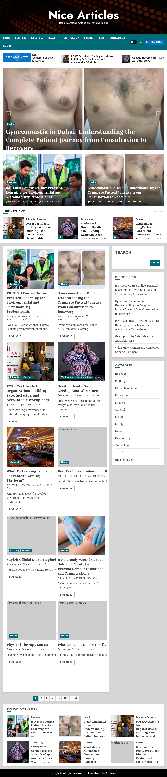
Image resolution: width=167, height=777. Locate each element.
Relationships (123, 438)
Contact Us (117, 38)
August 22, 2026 (50, 202)
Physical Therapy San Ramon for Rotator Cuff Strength (53, 644)
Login (7, 46)
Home (6, 38)
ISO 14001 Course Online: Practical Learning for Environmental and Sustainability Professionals (34, 192)
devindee (65, 578)
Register (156, 42)
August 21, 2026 (82, 578)
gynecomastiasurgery (102, 202)
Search (123, 252)
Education (31, 219)
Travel (88, 38)
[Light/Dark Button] (133, 42)
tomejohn (65, 649)
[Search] (141, 42)
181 (66, 698)
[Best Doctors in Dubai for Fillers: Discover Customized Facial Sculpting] (122, 752)
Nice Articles (83, 14)
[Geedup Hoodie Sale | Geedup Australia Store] (68, 228)
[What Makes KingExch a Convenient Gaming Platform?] (123, 228)
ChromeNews (94, 773)
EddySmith (14, 649)
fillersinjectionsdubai (72, 476)
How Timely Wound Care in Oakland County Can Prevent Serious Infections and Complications (81, 566)
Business (20, 38)
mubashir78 (66, 395)
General (140, 219)
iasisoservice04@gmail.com (22, 202)
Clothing (14, 550)
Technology (70, 38)
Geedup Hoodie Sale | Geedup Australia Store (91, 231)
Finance (120, 402)
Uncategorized (88, 223)
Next (74, 698)
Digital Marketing (126, 388)
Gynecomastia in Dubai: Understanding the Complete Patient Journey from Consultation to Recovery (76, 140)
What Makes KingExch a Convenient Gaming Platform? (148, 229)
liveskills (14, 405)
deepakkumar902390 (19, 485)
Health (52, 38)
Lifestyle (37, 38)
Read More (15, 336)
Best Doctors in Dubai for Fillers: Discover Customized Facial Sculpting (147, 754)
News (101, 38)
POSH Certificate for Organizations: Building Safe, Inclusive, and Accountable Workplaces (39, 233)
